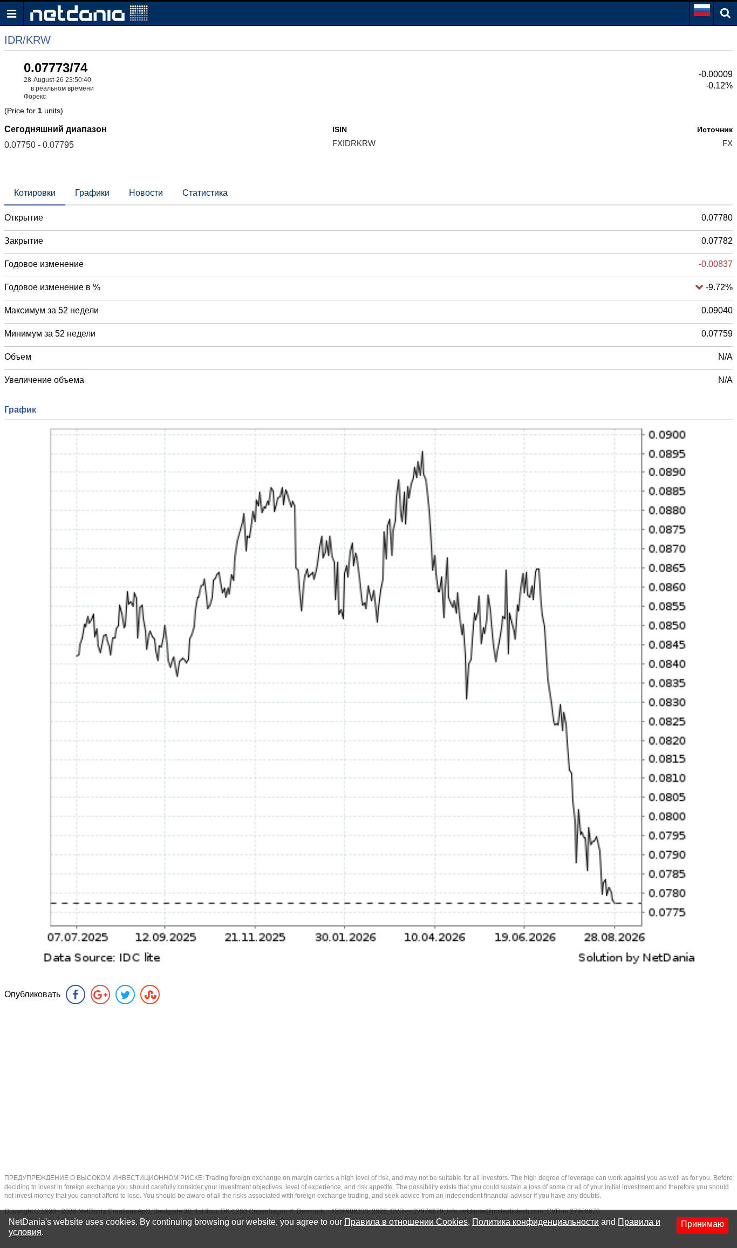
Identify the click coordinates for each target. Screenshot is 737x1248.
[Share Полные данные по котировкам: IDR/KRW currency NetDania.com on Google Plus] (100, 994)
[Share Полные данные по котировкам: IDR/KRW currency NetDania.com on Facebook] (75, 994)
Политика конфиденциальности (535, 1221)
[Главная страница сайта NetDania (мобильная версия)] (89, 12)
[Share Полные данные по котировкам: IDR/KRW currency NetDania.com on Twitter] (125, 994)
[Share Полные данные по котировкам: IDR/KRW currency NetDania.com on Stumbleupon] (150, 994)
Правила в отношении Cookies (406, 1221)
